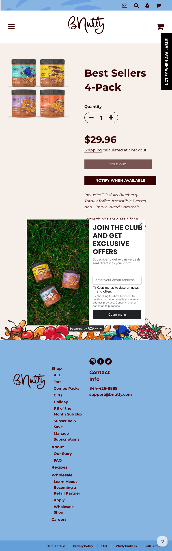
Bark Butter (152, 546)
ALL (57, 375)
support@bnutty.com (110, 394)
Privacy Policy (83, 546)
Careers (59, 519)
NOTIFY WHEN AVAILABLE (120, 180)
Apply (59, 500)
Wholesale (62, 475)
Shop (57, 368)
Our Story (63, 453)
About (58, 447)
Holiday (61, 402)
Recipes (59, 467)
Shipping (93, 150)
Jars (58, 381)
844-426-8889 (103, 388)
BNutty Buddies (126, 546)
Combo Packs (67, 388)
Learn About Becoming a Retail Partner (67, 487)
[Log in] (147, 5)
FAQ (58, 460)
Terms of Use (56, 546)
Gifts (58, 395)
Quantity (93, 106)
